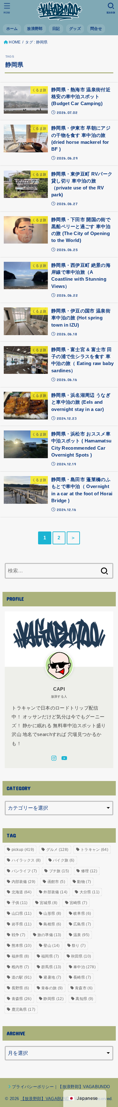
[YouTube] (64, 758)
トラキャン (94, 849)
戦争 (18, 935)
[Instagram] (54, 758)
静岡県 (53, 999)
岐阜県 (82, 913)
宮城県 (48, 903)
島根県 (52, 924)
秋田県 (81, 956)
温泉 (81, 935)
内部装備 (24, 881)
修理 (89, 871)
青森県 (21, 999)
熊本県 (21, 945)
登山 (51, 945)
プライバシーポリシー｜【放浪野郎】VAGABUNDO (61, 1086)
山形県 (52, 913)
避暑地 (52, 977)
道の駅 (21, 977)
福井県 (20, 956)
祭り (79, 945)
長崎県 (82, 977)
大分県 (89, 892)
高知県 (84, 999)
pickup (23, 849)
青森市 (84, 988)
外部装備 (55, 892)
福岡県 (50, 956)
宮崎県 (78, 903)
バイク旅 (63, 860)
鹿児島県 (24, 1009)
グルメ (57, 849)
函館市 (56, 881)
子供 (20, 903)
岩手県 (21, 924)
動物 (84, 881)
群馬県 (51, 967)
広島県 (82, 924)
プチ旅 (59, 871)
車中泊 (84, 967)
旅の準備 (49, 935)
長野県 (20, 988)
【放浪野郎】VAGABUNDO (46, 1098)
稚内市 (20, 967)
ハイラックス (26, 860)
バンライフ (24, 871)
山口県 (21, 913)
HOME (14, 42)
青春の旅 (52, 988)
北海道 (21, 892)
